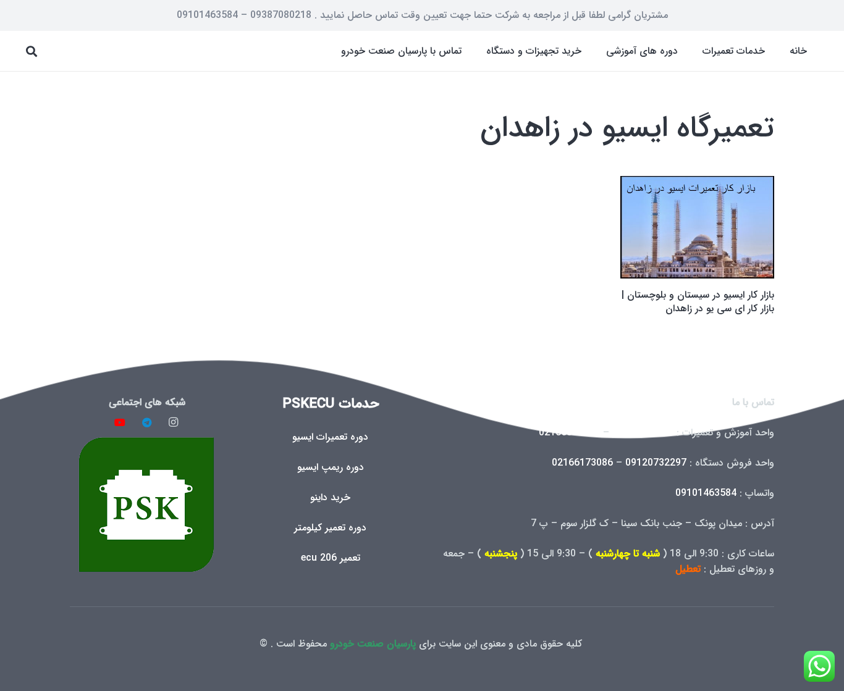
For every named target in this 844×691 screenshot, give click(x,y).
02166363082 (642, 432)
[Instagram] (173, 422)
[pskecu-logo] (147, 504)
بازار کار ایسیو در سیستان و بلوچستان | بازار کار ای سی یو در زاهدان (698, 301)
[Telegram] (147, 422)
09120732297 (655, 463)
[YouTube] (120, 422)
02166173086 (582, 463)
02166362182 (569, 432)
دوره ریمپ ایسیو (330, 467)
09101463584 (705, 493)
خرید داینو (330, 497)
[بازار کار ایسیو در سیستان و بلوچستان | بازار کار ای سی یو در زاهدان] (697, 227)
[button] (694, 51)
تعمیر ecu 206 (330, 558)
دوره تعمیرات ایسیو (330, 437)
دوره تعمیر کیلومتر (330, 527)
